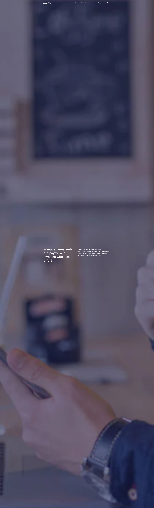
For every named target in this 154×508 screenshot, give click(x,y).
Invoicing (92, 3)
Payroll (83, 3)
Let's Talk (107, 2)
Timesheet (75, 3)
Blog (99, 3)
